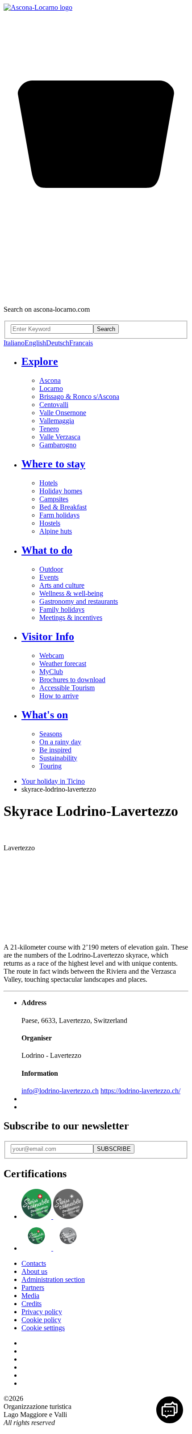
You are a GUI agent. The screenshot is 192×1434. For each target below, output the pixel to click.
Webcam (51, 655)
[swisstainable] (52, 1216)
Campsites (53, 499)
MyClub (51, 671)
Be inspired (55, 750)
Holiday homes (60, 491)
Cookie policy (41, 1320)
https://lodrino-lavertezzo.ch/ (140, 1091)
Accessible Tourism (67, 688)
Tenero (49, 429)
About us (34, 1271)
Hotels (48, 483)
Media (30, 1295)
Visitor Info (47, 636)
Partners (32, 1287)
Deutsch (57, 343)
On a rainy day (60, 742)
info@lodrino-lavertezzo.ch (60, 1091)
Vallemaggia (56, 420)
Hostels (49, 523)
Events (48, 577)
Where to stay (53, 464)
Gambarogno (57, 445)
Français (81, 343)
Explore (39, 361)
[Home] (38, 7)
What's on (44, 715)
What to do (46, 550)
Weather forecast (62, 663)
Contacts (33, 1263)
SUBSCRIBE (114, 1149)
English (35, 343)
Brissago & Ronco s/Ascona (79, 396)
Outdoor (51, 569)
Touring (50, 766)
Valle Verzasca (59, 437)
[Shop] (96, 294)
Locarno (51, 388)
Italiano (14, 343)
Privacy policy (41, 1311)
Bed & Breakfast (63, 507)
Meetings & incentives (70, 617)
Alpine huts (55, 531)
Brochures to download (72, 679)
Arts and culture (61, 585)
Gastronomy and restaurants (78, 601)
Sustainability (58, 758)
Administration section (53, 1279)
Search (106, 329)
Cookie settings (43, 1328)
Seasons (50, 734)
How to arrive (59, 696)
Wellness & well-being (71, 593)
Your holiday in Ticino (53, 781)
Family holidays (61, 609)
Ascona (50, 380)
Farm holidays (59, 515)
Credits (31, 1303)
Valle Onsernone (62, 412)
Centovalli (53, 404)
